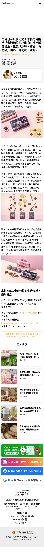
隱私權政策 (20, 500)
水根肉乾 (6, 54)
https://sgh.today (29, 313)
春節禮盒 (24, 54)
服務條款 (12, 500)
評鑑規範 (28, 500)
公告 (7, 500)
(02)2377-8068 (24, 504)
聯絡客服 (35, 500)
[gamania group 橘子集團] (22, 532)
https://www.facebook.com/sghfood (19, 323)
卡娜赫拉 (15, 54)
